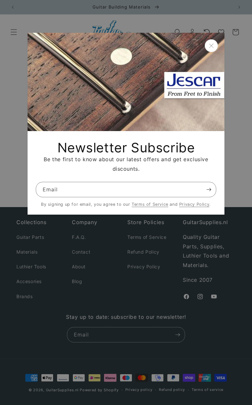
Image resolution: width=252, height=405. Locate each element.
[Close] (211, 45)
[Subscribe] (208, 189)
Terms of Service (150, 204)
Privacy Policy (194, 204)
